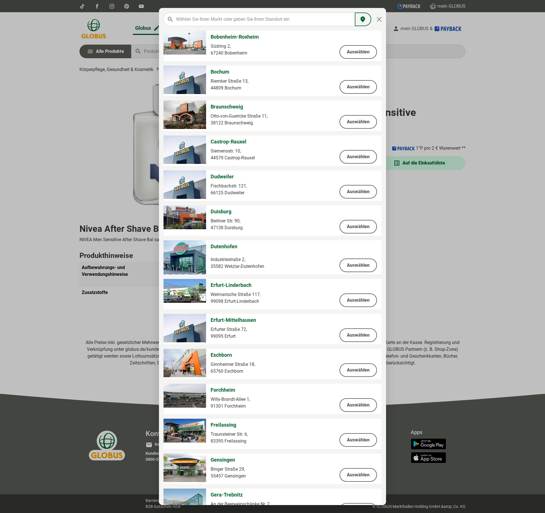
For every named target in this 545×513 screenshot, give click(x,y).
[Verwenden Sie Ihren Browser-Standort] (363, 19)
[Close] (379, 19)
